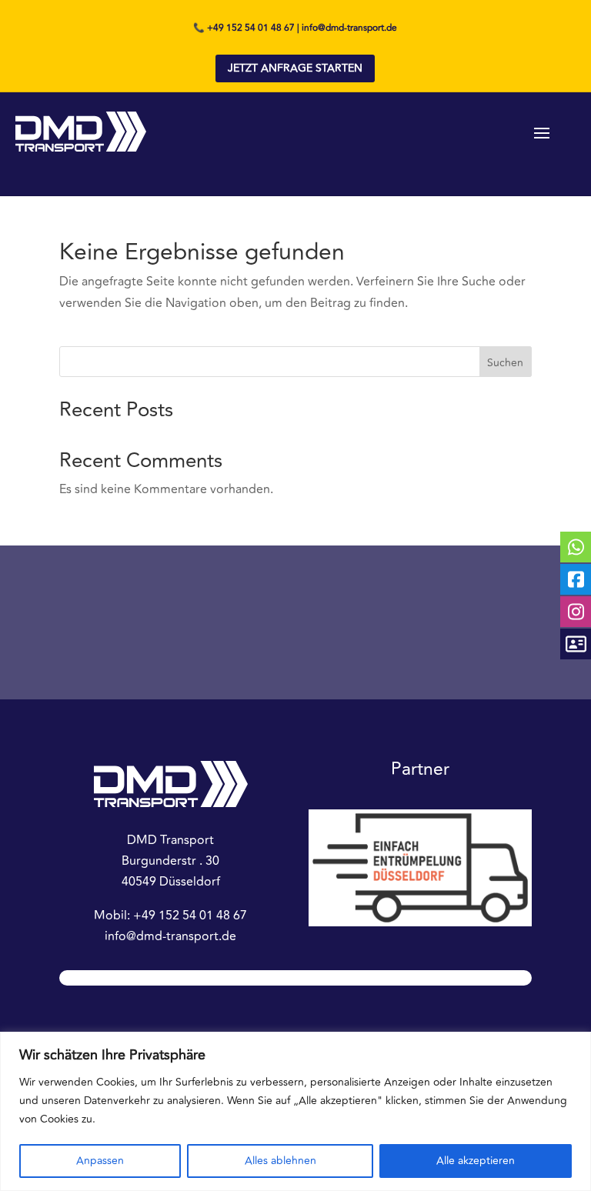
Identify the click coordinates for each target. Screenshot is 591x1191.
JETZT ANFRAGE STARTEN (295, 68)
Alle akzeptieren (475, 1161)
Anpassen (100, 1161)
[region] (295, 1111)
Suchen (505, 363)
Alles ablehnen (280, 1161)
